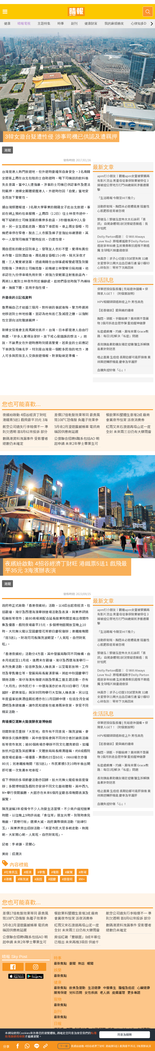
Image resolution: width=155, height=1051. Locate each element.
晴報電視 (24, 23)
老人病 (105, 992)
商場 (83, 872)
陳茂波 (23, 879)
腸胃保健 (60, 992)
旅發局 (68, 879)
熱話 (81, 963)
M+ (82, 879)
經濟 (28, 872)
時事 (61, 23)
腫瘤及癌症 (126, 987)
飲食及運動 (77, 987)
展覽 (70, 872)
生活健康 (94, 987)
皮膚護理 (118, 992)
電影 (56, 872)
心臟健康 (143, 987)
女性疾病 (91, 992)
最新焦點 (60, 963)
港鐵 (9, 879)
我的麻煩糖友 (114, 23)
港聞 (7, 150)
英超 (39, 879)
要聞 (72, 963)
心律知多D (138, 23)
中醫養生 (109, 987)
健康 (7, 23)
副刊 (74, 23)
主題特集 (44, 23)
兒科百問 (75, 992)
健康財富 (91, 23)
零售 (42, 872)
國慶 (53, 879)
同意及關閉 (124, 1034)
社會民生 (12, 872)
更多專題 (133, 992)
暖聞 (90, 963)
